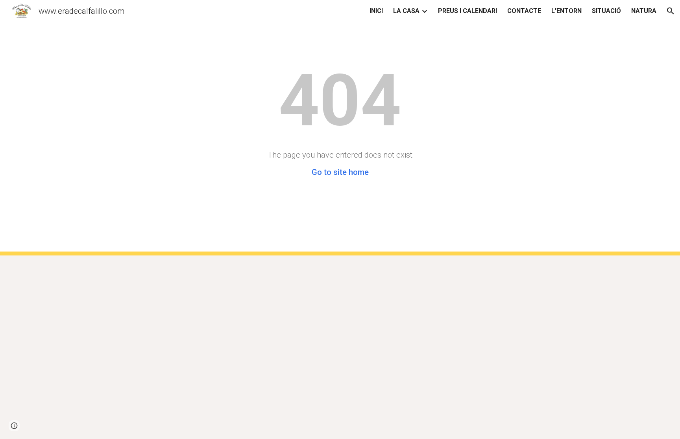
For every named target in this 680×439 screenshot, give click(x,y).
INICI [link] (376, 11)
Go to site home (340, 172)
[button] (670, 11)
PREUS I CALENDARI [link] (467, 11)
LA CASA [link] (406, 11)
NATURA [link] (643, 11)
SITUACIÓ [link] (606, 11)
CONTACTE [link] (524, 11)
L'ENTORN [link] (566, 11)
